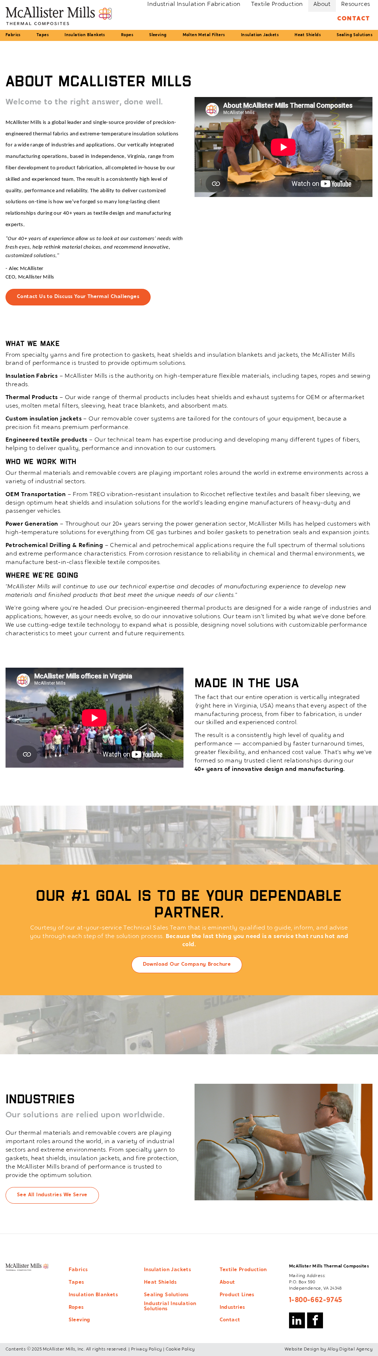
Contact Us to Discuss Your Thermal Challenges (78, 297)
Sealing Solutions (354, 35)
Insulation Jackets (260, 35)
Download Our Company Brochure (187, 964)
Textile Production (243, 1270)
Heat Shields (308, 35)
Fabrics (13, 35)
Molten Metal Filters (204, 35)
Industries (232, 1307)
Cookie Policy (180, 1349)
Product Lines (237, 1295)
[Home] (59, 16)
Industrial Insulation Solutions (170, 1306)
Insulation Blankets (85, 35)
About (227, 1282)
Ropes (127, 35)
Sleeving (157, 35)
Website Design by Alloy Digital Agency (328, 1349)
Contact (353, 19)
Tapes (43, 35)
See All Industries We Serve (52, 1195)
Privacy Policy (146, 1349)
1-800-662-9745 (315, 1300)
